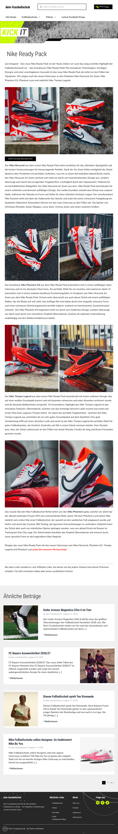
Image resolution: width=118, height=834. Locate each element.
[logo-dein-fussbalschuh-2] (18, 6)
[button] (5, 829)
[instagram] (98, 803)
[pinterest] (102, 803)
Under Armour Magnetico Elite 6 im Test (67, 610)
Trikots (49, 17)
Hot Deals (11, 17)
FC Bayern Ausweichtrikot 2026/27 (29, 653)
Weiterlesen (51, 634)
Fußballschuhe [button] (29, 17)
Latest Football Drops (73, 17)
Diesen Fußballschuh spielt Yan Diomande (68, 696)
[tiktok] (107, 803)
